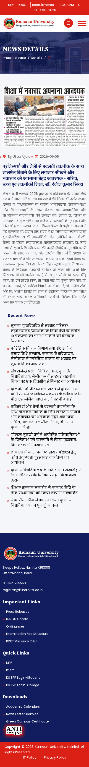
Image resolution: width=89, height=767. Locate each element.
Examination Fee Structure (27, 633)
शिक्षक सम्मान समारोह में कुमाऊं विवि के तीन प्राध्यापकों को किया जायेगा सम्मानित (44, 490)
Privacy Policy (55, 757)
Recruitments (43, 5)
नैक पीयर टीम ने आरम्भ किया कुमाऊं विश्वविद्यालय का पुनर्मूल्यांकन (41, 503)
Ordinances (15, 626)
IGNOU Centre (17, 619)
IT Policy (29, 757)
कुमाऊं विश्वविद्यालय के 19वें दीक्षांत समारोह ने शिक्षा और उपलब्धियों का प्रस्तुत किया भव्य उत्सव (46, 475)
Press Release (14, 57)
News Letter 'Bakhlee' (22, 714)
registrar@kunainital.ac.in (23, 590)
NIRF (11, 5)
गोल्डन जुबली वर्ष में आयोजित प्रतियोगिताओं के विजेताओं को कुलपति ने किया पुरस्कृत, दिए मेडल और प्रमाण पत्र (45, 439)
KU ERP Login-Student (23, 677)
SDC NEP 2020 (45, 10)
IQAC (22, 5)
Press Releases (17, 611)
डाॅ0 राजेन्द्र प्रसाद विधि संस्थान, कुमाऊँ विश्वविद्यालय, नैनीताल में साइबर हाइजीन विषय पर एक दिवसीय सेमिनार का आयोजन (45, 376)
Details (36, 57)
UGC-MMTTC (70, 5)
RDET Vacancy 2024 (22, 641)
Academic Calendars (23, 706)
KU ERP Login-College (22, 685)
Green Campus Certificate (27, 721)
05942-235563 (14, 583)
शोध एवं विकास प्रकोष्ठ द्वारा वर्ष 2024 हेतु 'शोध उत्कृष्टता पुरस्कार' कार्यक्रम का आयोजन (43, 457)
